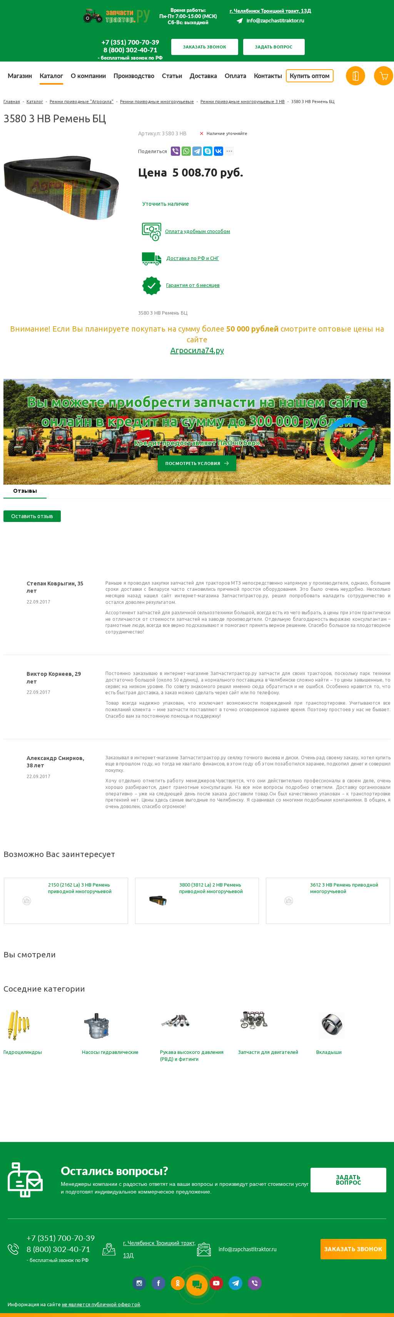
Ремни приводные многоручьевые (157, 101)
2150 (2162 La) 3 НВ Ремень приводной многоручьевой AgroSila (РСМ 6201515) (80, 888)
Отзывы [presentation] (25, 491)
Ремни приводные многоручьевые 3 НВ (242, 101)
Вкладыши (329, 1052)
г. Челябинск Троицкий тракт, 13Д (270, 11)
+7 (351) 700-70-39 (130, 42)
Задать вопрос (274, 47)
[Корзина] (383, 75)
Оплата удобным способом (197, 231)
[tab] (25, 491)
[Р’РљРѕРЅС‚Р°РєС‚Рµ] (218, 151)
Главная (11, 101)
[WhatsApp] (186, 151)
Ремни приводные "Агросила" (82, 101)
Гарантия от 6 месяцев (193, 285)
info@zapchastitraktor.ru (275, 20)
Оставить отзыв (32, 516)
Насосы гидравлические (110, 1052)
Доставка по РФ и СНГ (192, 258)
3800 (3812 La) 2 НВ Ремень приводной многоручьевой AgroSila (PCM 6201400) (211, 888)
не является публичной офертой (101, 1304)
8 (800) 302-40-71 (130, 50)
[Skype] (207, 151)
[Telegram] (197, 151)
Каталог (35, 101)
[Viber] (175, 151)
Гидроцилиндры (22, 1052)
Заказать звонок (204, 47)
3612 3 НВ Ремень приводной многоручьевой (344, 888)
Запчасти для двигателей (268, 1052)
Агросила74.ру (197, 350)
